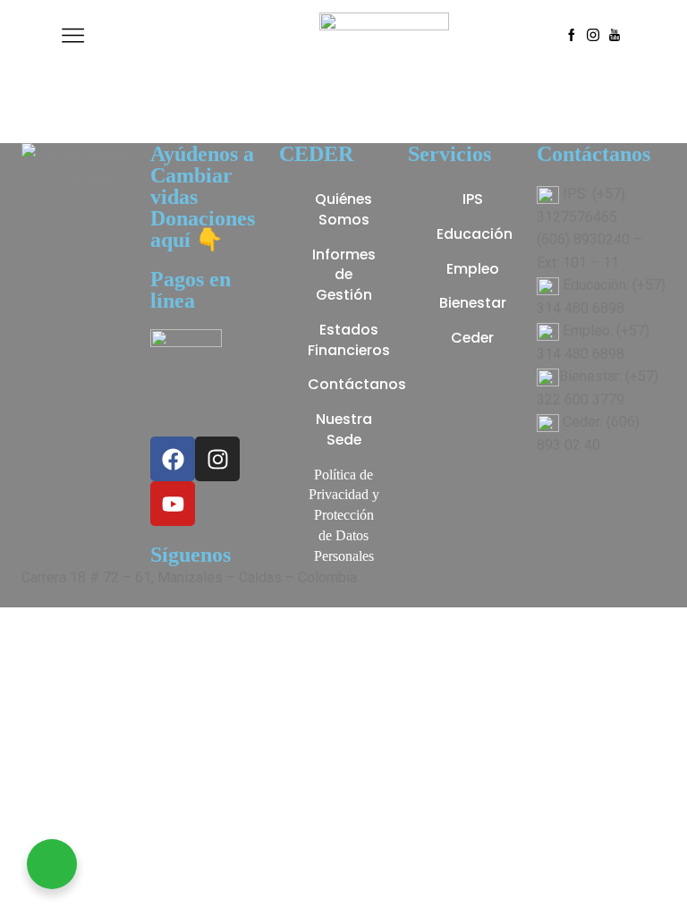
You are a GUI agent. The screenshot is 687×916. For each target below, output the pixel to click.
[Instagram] (593, 36)
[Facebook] (571, 36)
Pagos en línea (190, 289)
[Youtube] (614, 36)
